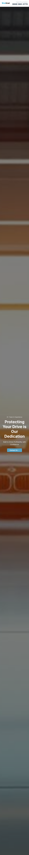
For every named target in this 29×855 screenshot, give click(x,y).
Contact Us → (14, 450)
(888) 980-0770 (20, 4)
